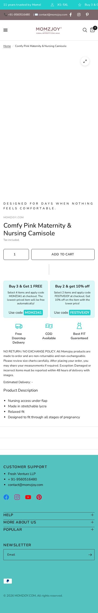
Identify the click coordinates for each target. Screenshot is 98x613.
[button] (49, 269)
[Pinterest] (41, 497)
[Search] (85, 30)
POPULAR (12, 529)
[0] (92, 30)
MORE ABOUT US (19, 522)
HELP (8, 515)
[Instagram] (19, 497)
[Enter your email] (90, 554)
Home (7, 46)
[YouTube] (30, 497)
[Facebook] (8, 497)
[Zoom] (85, 61)
